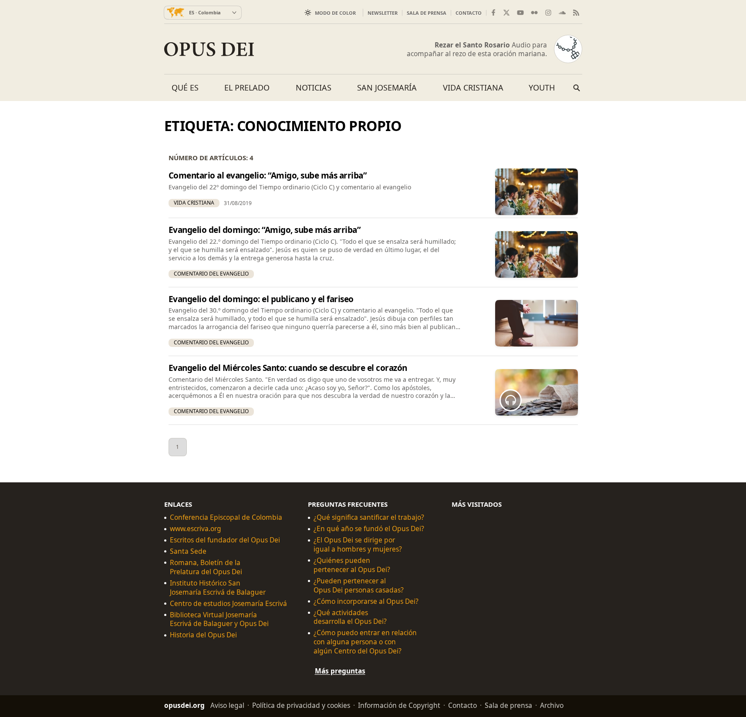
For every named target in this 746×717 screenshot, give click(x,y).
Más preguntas (340, 671)
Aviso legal (227, 705)
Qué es (185, 87)
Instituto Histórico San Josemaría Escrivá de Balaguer (218, 588)
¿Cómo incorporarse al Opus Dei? (366, 601)
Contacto (469, 13)
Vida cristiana (473, 87)
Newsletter (383, 13)
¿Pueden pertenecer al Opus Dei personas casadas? (359, 585)
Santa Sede (188, 551)
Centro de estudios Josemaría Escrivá (228, 603)
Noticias (313, 87)
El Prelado (247, 87)
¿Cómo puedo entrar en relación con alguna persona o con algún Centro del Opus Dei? (365, 642)
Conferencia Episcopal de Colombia (226, 517)
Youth (542, 87)
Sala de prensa (426, 13)
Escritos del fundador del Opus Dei (225, 540)
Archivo (552, 705)
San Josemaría (387, 87)
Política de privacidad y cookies (301, 705)
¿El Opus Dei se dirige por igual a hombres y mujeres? (358, 544)
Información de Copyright (399, 705)
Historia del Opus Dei (203, 635)
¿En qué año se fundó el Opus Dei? (369, 529)
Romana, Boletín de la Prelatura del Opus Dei (206, 567)
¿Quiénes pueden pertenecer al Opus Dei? (352, 565)
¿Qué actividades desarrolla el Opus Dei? (350, 617)
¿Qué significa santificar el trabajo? (369, 517)
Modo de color (335, 13)
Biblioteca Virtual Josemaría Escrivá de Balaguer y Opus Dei (219, 619)
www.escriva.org (195, 529)
